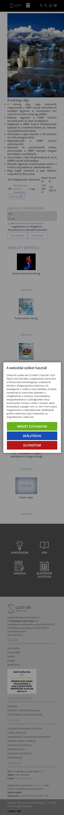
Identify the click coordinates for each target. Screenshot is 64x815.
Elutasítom (32, 445)
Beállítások (32, 436)
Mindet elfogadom (32, 426)
